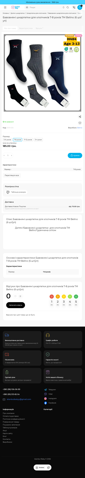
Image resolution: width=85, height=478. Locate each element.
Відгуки (39, 28)
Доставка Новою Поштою (15, 206)
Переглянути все (12, 175)
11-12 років (28, 140)
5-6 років (7, 140)
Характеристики (26, 28)
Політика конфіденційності (14, 419)
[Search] (63, 7)
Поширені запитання (11, 425)
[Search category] (27, 7)
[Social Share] (80, 116)
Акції (5, 431)
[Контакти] (74, 7)
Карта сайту (8, 433)
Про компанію (8, 413)
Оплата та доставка (10, 416)
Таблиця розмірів (10, 428)
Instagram (53, 398)
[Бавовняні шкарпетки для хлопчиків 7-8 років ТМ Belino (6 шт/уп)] (42, 73)
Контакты (6, 439)
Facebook (52, 403)
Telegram (52, 390)
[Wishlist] (80, 123)
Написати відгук (15, 305)
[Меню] (5, 7)
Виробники (7, 442)
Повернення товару (11, 422)
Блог (5, 436)
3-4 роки (38, 140)
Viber (51, 394)
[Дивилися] (48, 467)
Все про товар (10, 28)
